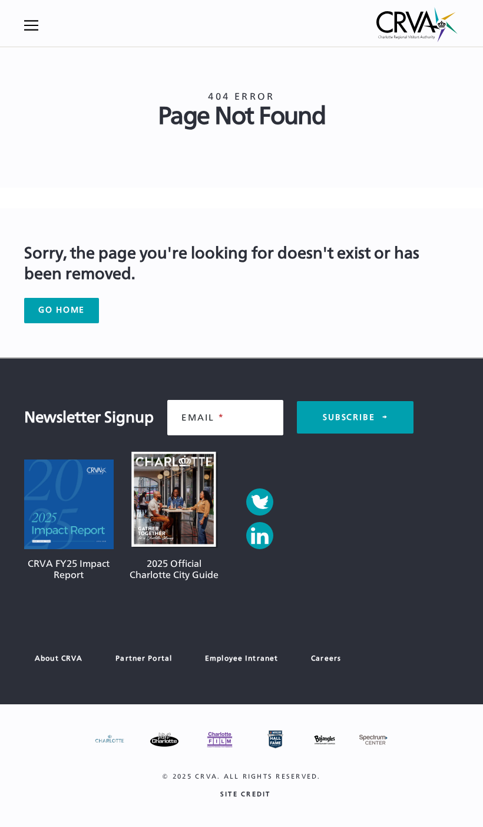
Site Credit (245, 794)
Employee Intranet (241, 658)
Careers (326, 658)
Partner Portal (143, 658)
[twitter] (260, 502)
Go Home (61, 310)
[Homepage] (417, 25)
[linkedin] (260, 535)
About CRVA (58, 658)
